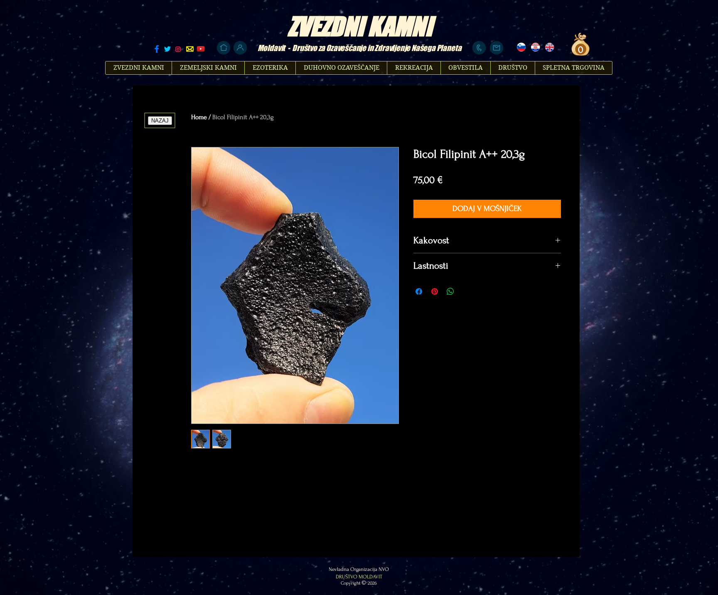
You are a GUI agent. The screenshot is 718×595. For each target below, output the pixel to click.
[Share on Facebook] (419, 291)
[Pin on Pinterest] (435, 291)
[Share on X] (466, 291)
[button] (579, 49)
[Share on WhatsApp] (450, 291)
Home (199, 117)
